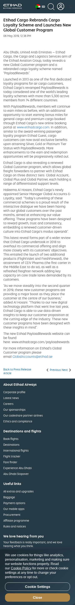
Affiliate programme (16, 520)
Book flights (10, 439)
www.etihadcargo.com (33, 127)
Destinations (11, 445)
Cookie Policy (21, 568)
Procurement (11, 515)
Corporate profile (14, 392)
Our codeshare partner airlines (23, 415)
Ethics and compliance (17, 421)
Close (37, 597)
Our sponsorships (14, 410)
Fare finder (10, 462)
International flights (16, 450)
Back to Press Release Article (17, 371)
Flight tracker (11, 456)
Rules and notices (14, 526)
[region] (37, 577)
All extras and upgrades (18, 491)
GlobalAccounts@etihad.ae (32, 356)
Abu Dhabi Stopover (16, 474)
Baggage (9, 497)
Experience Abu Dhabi (17, 468)
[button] (40, 6)
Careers (8, 404)
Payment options (14, 503)
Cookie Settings (37, 587)
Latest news (11, 398)
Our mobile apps (13, 509)
